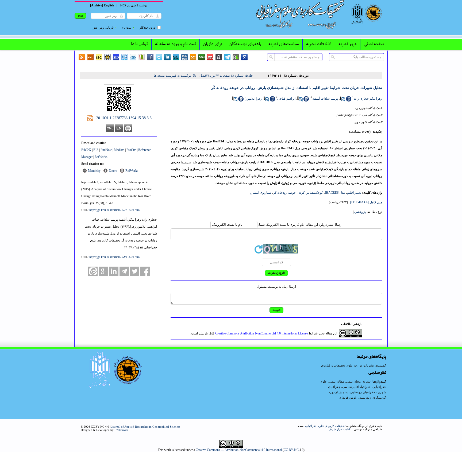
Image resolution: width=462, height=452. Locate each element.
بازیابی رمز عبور (103, 27)
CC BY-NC (291, 450)
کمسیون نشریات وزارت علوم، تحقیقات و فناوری (353, 365)
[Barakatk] (124, 57)
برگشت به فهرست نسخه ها (172, 75)
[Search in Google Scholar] (348, 100)
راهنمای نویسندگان (245, 44)
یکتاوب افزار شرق (340, 429)
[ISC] (99, 57)
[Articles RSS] (82, 57)
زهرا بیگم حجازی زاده (367, 98)
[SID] (116, 57)
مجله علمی (353, 381)
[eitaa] (93, 271)
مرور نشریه (347, 44)
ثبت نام (126, 27)
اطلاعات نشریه (318, 44)
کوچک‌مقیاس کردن (310, 192)
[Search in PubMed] (342, 100)
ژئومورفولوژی (348, 397)
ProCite (131, 150)
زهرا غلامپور (254, 98)
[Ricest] (107, 57)
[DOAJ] (201, 57)
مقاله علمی (336, 381)
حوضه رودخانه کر (284, 192)
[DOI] (193, 57)
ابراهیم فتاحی (286, 98)
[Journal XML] (90, 57)
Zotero (113, 171)
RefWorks (101, 157)
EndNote (106, 150)
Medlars (119, 150)
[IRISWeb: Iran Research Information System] (133, 57)
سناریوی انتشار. (260, 192)
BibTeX (86, 150)
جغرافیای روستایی (362, 392)
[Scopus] (176, 57)
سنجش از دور (339, 392)
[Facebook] (150, 57)
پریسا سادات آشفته (325, 98)
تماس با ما (139, 44)
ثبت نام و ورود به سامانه (175, 44)
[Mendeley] (210, 57)
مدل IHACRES (335, 192)
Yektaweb (122, 429)
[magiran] (141, 57)
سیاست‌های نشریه (283, 44)
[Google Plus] (103, 271)
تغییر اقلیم (354, 192)
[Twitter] (159, 57)
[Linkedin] (167, 57)
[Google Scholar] (244, 57)
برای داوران (212, 44)
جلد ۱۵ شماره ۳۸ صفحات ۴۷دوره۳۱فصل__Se (223, 75)
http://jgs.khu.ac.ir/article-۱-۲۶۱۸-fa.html (114, 257)
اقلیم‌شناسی (350, 387)
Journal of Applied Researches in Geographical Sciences (145, 426)
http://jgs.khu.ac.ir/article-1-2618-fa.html (114, 210)
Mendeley (94, 171)
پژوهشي (360, 212)
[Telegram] (227, 57)
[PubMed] (184, 57)
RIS (95, 150)
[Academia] (218, 57)
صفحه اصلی (374, 44)
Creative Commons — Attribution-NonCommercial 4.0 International (239, 450)
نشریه (367, 381)
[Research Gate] (236, 57)
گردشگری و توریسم (372, 397)
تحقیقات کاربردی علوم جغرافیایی (325, 425)
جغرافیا (366, 387)
